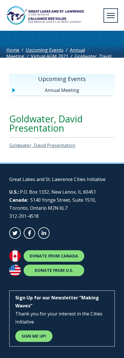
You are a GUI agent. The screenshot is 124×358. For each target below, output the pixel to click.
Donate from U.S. (54, 270)
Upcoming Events (44, 50)
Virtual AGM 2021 (49, 56)
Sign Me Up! (34, 336)
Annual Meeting (62, 90)
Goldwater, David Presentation (42, 145)
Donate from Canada (54, 256)
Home (12, 50)
